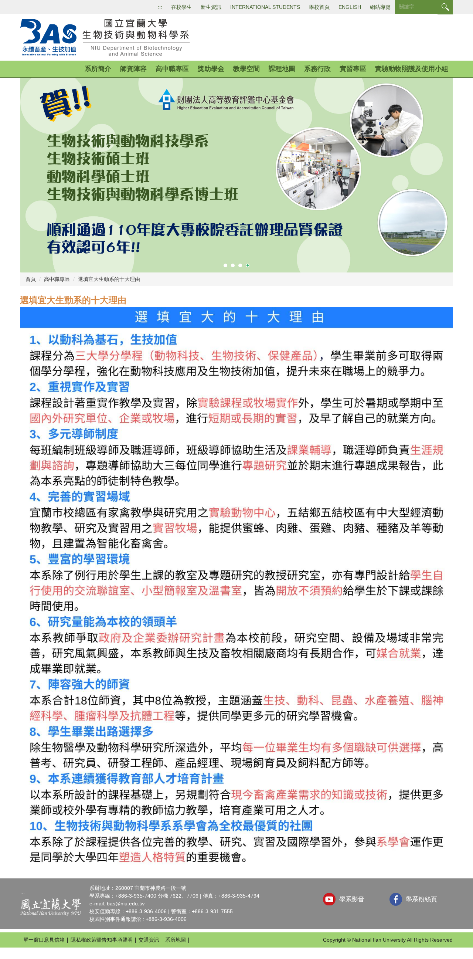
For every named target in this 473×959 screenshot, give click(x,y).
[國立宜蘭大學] (50, 907)
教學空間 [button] (246, 68)
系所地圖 (175, 940)
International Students (265, 7)
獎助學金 (211, 68)
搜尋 (445, 7)
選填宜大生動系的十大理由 (109, 279)
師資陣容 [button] (133, 68)
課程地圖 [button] (282, 68)
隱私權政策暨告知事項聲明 (102, 940)
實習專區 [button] (353, 68)
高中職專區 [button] (172, 68)
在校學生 (181, 7)
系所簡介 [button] (98, 68)
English (349, 7)
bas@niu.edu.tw (125, 904)
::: (160, 7)
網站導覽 (380, 7)
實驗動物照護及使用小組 (411, 68)
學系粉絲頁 (421, 899)
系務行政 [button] (317, 68)
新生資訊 (211, 7)
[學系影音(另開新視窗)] (329, 899)
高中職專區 (57, 279)
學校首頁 (319, 7)
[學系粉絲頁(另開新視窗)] (395, 899)
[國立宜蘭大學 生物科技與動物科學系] (107, 37)
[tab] (225, 265)
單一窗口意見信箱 (44, 940)
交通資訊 (149, 940)
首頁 (30, 279)
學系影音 (351, 899)
